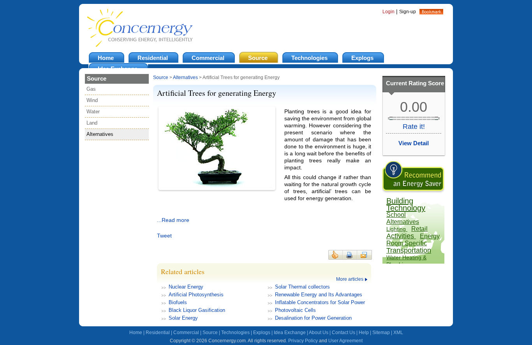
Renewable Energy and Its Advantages (318, 294)
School (396, 214)
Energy (430, 236)
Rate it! (414, 126)
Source (160, 77)
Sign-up (407, 11)
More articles (349, 279)
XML (398, 332)
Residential (158, 332)
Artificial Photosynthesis (196, 294)
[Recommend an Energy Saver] (413, 191)
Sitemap (381, 332)
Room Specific (406, 243)
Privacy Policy (303, 340)
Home (135, 332)
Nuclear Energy (186, 287)
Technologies (235, 332)
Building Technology (405, 204)
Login (388, 11)
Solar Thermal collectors (302, 287)
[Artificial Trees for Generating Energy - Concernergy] (431, 12)
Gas (91, 89)
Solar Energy (183, 318)
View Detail (413, 143)
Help (364, 332)
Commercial (186, 332)
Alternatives (99, 134)
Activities (401, 236)
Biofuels (178, 302)
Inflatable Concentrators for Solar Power (320, 302)
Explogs (261, 332)
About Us (318, 332)
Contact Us (343, 332)
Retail (419, 228)
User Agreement (345, 340)
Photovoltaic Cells (295, 310)
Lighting (396, 229)
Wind (92, 100)
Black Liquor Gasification (197, 310)
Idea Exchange (290, 332)
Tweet (164, 235)
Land (91, 123)
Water (93, 111)
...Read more (173, 220)
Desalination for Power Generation (313, 318)
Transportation (408, 250)
